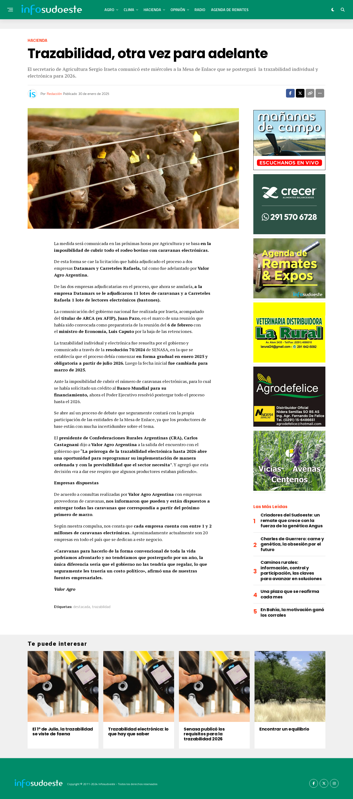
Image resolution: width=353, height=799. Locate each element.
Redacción (54, 93)
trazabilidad (101, 606)
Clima (129, 9)
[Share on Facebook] (290, 93)
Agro (109, 9)
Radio (200, 9)
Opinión (177, 9)
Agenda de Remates (230, 9)
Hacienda (152, 9)
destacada (81, 606)
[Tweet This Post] (300, 93)
